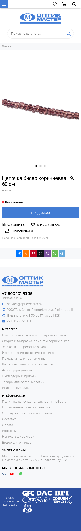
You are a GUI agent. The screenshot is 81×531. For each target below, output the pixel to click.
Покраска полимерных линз (23, 358)
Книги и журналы (15, 388)
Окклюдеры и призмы (19, 376)
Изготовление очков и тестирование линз (35, 335)
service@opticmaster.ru (24, 304)
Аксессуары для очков (19, 370)
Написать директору (18, 437)
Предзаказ (40, 213)
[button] (36, 166)
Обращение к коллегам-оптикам (27, 413)
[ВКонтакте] (19, 253)
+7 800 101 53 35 (17, 293)
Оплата (7, 425)
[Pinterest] (33, 253)
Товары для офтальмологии (23, 382)
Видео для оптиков (17, 442)
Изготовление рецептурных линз (28, 353)
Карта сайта (10, 504)
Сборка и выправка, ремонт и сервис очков (36, 341)
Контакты (9, 431)
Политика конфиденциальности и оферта (34, 401)
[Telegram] (62, 253)
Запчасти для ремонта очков (24, 347)
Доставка (9, 419)
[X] (40, 253)
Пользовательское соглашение (26, 407)
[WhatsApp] (55, 253)
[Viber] (47, 253)
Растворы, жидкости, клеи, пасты (27, 364)
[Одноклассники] (26, 253)
